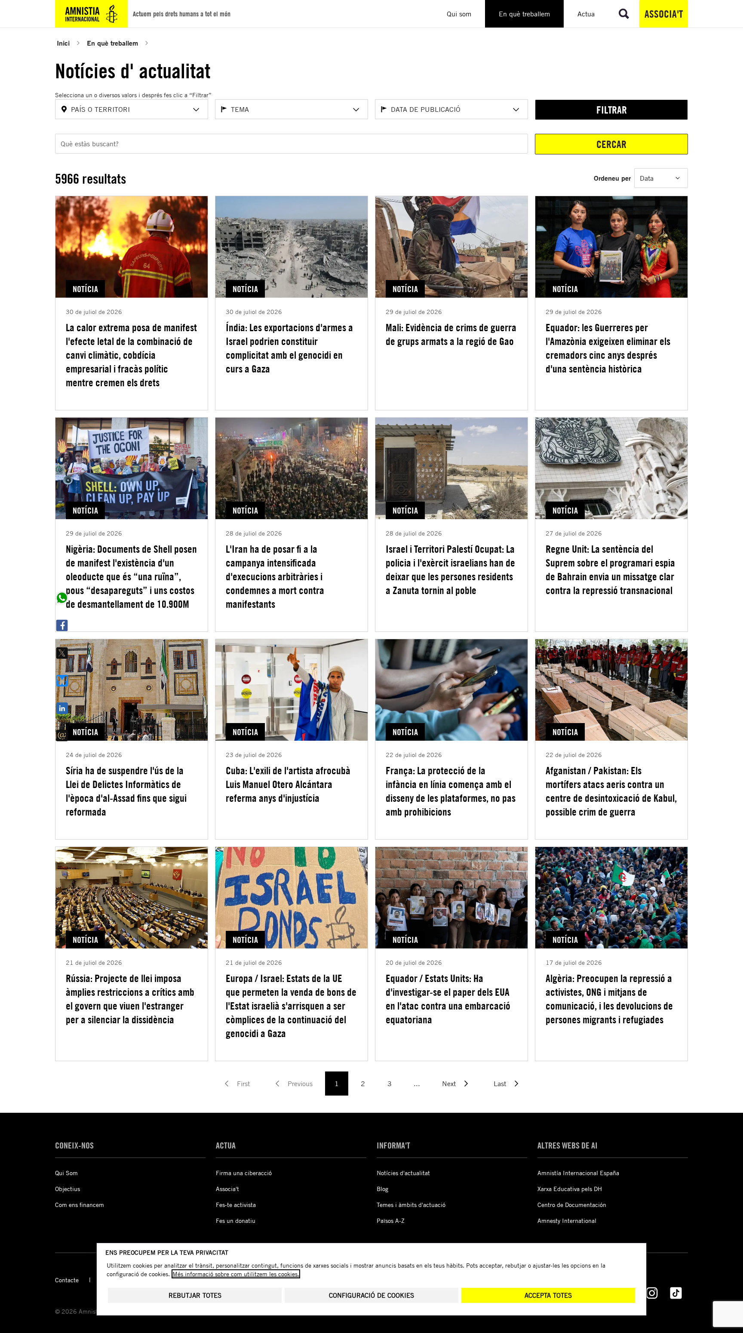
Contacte (67, 1280)
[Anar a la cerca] (623, 14)
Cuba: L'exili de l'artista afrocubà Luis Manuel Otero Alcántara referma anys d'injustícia (288, 784)
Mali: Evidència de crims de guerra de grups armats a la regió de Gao (451, 334)
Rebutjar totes (195, 1295)
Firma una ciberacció (244, 1172)
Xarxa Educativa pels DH (569, 1188)
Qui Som (66, 1172)
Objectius (67, 1188)
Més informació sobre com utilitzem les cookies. (235, 1274)
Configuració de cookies (371, 1295)
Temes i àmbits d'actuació (411, 1204)
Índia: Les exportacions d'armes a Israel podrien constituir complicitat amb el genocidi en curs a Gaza (289, 348)
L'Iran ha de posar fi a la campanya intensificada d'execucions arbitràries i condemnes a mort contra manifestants (275, 576)
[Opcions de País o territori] (196, 110)
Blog (382, 1188)
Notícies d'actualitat (403, 1172)
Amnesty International (566, 1220)
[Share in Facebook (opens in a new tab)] (62, 625)
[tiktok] (676, 1293)
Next (449, 1083)
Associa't (664, 13)
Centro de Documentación (571, 1204)
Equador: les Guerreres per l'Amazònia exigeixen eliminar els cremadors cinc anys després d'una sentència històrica (608, 348)
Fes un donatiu (235, 1220)
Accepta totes (548, 1295)
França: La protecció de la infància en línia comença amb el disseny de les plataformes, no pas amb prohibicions (451, 791)
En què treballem (112, 42)
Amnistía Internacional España (578, 1172)
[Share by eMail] (62, 735)
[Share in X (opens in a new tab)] (62, 653)
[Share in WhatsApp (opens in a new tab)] (62, 598)
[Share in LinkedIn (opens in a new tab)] (62, 708)
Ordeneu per (612, 177)
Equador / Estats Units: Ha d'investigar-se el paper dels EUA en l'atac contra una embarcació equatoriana (448, 999)
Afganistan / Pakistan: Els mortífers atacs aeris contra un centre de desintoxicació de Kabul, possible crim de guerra (611, 791)
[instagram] (652, 1293)
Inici (63, 42)
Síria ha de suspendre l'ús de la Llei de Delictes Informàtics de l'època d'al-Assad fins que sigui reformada (126, 791)
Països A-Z (391, 1220)
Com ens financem (79, 1204)
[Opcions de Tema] (356, 110)
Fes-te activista (236, 1204)
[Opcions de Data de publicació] (516, 110)
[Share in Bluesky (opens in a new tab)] (62, 680)
